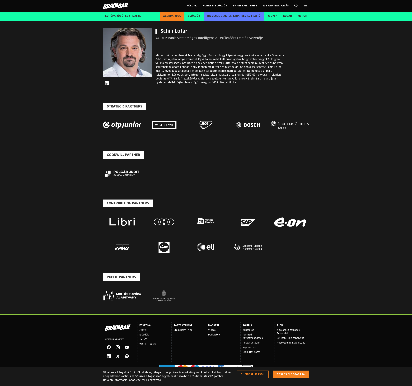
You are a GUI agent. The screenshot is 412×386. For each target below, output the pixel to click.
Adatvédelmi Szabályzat (291, 343)
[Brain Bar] (117, 6)
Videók (212, 330)
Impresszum (249, 347)
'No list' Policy (147, 344)
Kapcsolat (248, 330)
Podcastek (214, 335)
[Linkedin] (109, 356)
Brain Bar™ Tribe (183, 330)
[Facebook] (109, 347)
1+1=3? (143, 339)
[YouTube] (127, 347)
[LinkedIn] (107, 83)
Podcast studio (251, 343)
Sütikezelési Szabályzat (290, 338)
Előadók (144, 335)
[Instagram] (118, 347)
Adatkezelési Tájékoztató (145, 380)
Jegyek (143, 330)
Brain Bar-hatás (251, 352)
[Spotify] (127, 356)
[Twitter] (118, 356)
